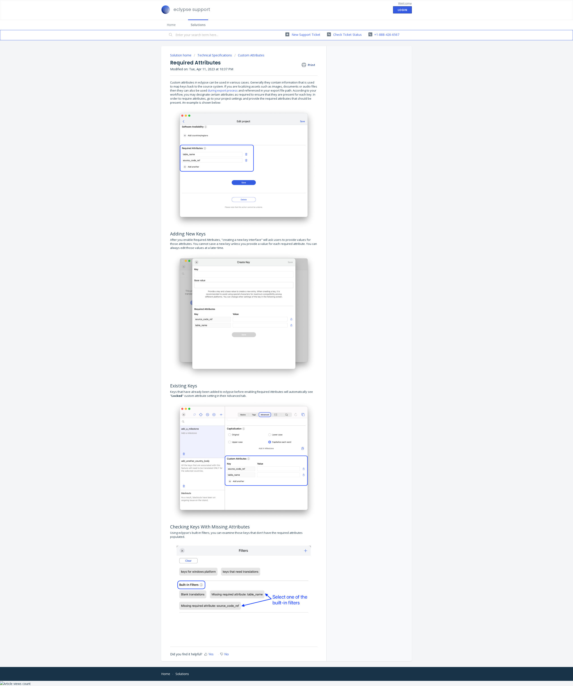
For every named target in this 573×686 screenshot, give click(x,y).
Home (171, 25)
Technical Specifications (214, 55)
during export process (223, 90)
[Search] (170, 35)
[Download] (278, 293)
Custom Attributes (251, 55)
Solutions (198, 25)
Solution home (181, 55)
